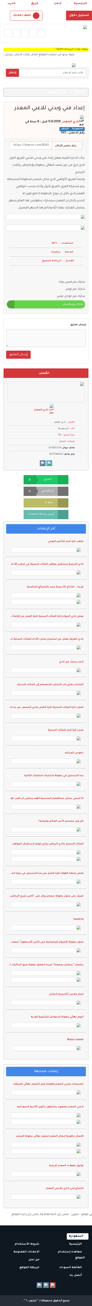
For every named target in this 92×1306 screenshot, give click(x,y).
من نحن (34, 1259)
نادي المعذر (70, 122)
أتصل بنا (76, 1275)
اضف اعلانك (22, 15)
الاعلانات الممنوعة (26, 1252)
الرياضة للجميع (57, 92)
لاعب (57, 3)
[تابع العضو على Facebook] (42, 463)
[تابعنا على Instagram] (46, 1285)
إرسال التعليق (18, 354)
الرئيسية (80, 3)
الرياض (65, 129)
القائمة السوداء (71, 1267)
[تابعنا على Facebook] (39, 1285)
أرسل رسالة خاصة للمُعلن (39, 514)
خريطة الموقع (30, 1267)
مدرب (12, 3)
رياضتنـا (55, 252)
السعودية (77, 129)
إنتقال (12, 72)
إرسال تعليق (78, 324)
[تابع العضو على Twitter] (49, 463)
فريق (34, 3)
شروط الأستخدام (27, 1244)
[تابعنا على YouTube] (52, 1285)
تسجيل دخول (79, 15)
